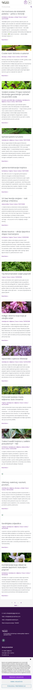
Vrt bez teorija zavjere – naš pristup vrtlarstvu (14, 199)
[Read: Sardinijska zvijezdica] (16, 517)
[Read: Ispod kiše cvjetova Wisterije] (16, 351)
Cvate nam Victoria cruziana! (15, 53)
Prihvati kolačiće (16, 677)
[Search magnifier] (31, 7)
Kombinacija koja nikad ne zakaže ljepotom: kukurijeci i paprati (14, 567)
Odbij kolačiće (16, 681)
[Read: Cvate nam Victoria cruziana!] (16, 48)
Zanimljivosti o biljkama (8, 140)
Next (16, 605)
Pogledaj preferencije (16, 686)
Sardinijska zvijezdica (11, 523)
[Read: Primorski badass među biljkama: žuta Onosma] (16, 390)
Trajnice (10, 171)
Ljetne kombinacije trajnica (14, 167)
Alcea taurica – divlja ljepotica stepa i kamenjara (16, 232)
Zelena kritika (5, 204)
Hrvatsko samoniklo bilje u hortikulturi (12, 100)
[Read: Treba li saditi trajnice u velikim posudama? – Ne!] (16, 433)
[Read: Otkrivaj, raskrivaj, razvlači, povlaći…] (16, 476)
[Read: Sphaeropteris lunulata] (16, 131)
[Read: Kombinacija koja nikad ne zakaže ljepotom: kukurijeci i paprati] (16, 557)
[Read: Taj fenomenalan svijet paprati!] (16, 266)
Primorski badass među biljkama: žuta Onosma (13, 398)
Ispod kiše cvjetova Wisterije (14, 358)
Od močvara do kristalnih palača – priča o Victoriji (13, 12)
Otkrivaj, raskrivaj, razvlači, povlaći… (14, 483)
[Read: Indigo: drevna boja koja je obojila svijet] (16, 307)
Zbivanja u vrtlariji (13, 17)
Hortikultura (5, 17)
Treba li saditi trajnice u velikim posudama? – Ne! (16, 442)
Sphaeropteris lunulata (12, 137)
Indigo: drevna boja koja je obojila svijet (14, 316)
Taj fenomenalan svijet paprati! (16, 274)
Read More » (5, 40)
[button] (30, 659)
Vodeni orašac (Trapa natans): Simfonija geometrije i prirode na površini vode (16, 94)
